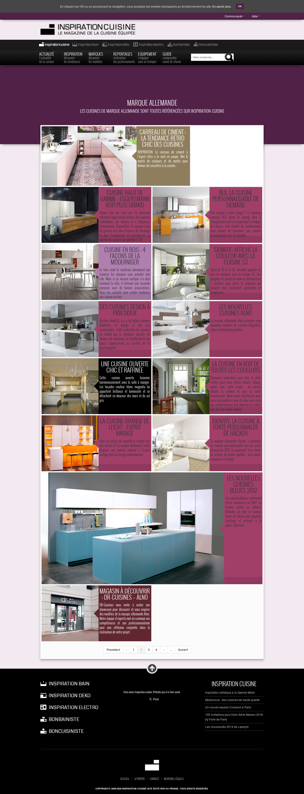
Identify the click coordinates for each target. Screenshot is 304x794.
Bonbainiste (178, 45)
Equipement (147, 57)
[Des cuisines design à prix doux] (70, 329)
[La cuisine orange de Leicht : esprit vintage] (70, 443)
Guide (172, 57)
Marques (96, 57)
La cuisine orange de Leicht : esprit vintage (124, 426)
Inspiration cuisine (52, 45)
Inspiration (73, 57)
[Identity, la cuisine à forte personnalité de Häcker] (180, 443)
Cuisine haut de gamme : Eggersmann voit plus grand (124, 198)
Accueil (124, 779)
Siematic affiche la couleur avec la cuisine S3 (235, 255)
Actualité (46, 57)
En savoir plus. (221, 6)
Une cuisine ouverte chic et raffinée (125, 366)
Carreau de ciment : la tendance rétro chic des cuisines (162, 137)
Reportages (124, 57)
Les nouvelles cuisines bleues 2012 (243, 484)
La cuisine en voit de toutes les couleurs (235, 366)
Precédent (113, 649)
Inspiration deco (115, 45)
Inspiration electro (148, 45)
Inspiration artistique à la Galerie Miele (230, 692)
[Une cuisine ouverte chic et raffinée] (70, 386)
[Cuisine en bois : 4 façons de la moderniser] (70, 272)
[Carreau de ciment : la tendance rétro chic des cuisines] (89, 156)
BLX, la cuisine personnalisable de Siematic (235, 198)
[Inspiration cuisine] (96, 29)
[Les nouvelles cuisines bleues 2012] (133, 528)
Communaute (233, 16)
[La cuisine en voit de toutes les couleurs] (180, 386)
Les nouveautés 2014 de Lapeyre (227, 727)
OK (240, 6)
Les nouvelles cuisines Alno (235, 309)
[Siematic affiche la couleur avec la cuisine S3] (180, 272)
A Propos (139, 779)
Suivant (183, 649)
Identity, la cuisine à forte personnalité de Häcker (235, 426)
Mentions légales (174, 779)
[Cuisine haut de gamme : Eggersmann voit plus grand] (70, 215)
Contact (154, 779)
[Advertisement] (152, 85)
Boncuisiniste (205, 45)
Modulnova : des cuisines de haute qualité (232, 700)
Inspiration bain (85, 45)
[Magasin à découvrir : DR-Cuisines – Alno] (70, 613)
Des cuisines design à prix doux (125, 309)
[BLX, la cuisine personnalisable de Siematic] (180, 215)
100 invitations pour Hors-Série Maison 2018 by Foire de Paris (234, 716)
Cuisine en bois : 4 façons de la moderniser (124, 255)
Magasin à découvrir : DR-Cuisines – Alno (125, 593)
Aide (255, 16)
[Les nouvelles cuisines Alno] (180, 329)
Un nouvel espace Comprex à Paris (228, 707)
